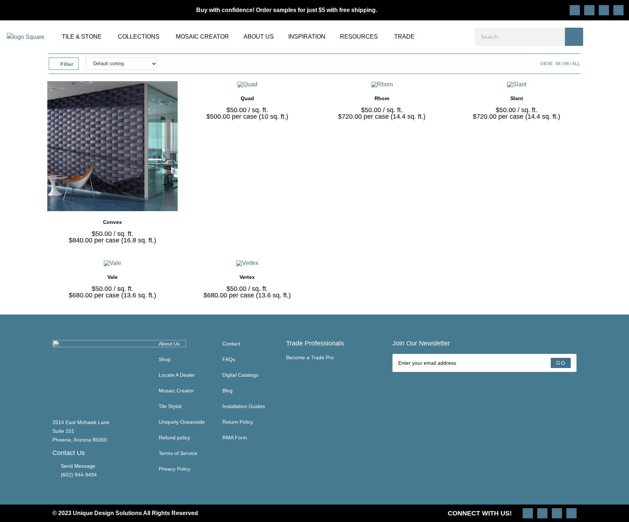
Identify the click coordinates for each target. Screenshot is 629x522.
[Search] (574, 37)
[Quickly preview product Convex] (174, 94)
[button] (174, 113)
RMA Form (234, 437)
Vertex (247, 277)
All (576, 63)
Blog (227, 391)
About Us (169, 344)
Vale (112, 277)
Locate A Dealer (177, 375)
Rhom (382, 98)
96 (566, 63)
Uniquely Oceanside (182, 422)
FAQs (228, 359)
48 (558, 63)
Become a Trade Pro (310, 357)
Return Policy (237, 422)
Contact (231, 344)
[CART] (619, 36)
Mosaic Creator (176, 391)
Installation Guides (243, 406)
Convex (112, 222)
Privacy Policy (174, 469)
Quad (247, 98)
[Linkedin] (618, 10)
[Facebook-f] (604, 10)
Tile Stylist (170, 406)
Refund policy (174, 437)
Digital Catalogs (240, 375)
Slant (516, 98)
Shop (165, 359)
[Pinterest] (589, 10)
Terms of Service (178, 453)
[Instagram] (575, 10)
